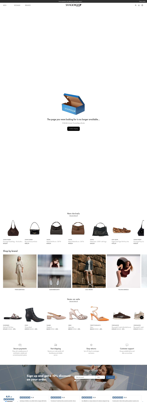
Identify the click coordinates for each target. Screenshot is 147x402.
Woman (17, 5)
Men (4, 5)
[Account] (139, 5)
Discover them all (73, 216)
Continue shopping (73, 128)
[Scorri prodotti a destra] (141, 232)
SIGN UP (110, 377)
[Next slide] (142, 272)
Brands (28, 5)
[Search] (135, 5)
